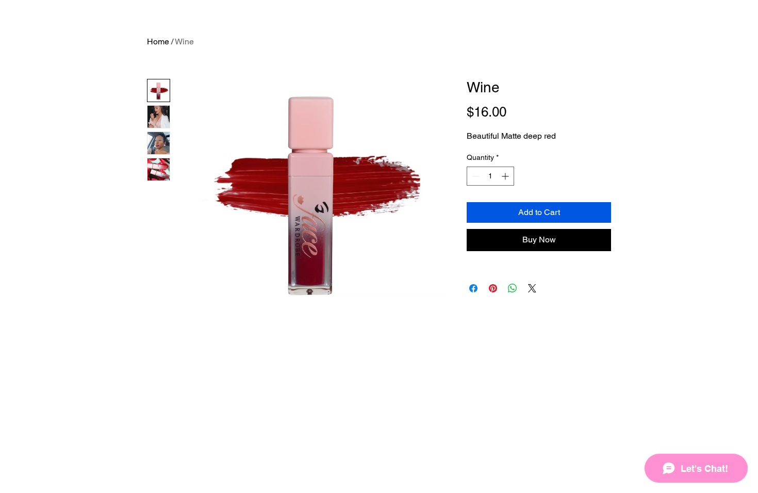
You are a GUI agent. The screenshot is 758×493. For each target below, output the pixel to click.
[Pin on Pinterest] (493, 288)
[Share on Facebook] (473, 288)
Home (158, 41)
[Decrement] (474, 176)
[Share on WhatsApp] (512, 288)
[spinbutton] (490, 176)
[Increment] (506, 176)
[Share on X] (532, 288)
